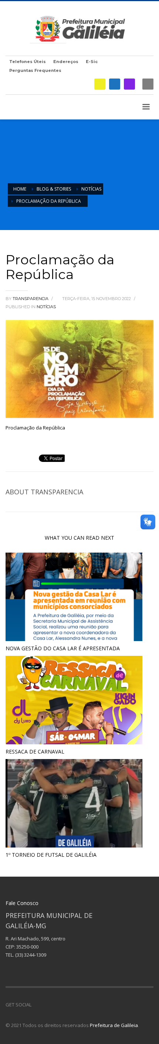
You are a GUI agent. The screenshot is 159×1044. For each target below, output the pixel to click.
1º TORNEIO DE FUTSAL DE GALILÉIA (51, 854)
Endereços (65, 61)
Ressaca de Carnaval (35, 751)
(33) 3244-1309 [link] (30, 954)
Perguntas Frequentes (35, 70)
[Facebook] (114, 84)
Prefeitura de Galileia (114, 1025)
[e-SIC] (99, 84)
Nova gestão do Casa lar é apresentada (63, 648)
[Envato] (70, 1004)
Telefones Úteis (27, 61)
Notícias (46, 306)
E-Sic (92, 61)
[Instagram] (129, 84)
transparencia (31, 298)
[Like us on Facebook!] (37, 1004)
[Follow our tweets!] (48, 1004)
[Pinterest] (59, 1004)
